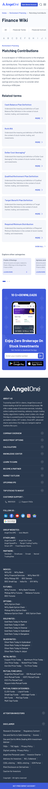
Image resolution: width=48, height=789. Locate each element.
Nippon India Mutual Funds (15, 683)
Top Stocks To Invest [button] (13, 490)
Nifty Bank (18, 572)
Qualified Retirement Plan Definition (21, 176)
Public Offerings (10, 260)
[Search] (40, 4)
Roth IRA (9, 128)
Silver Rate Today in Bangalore (17, 645)
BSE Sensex (27, 578)
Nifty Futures (10, 589)
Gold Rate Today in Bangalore (16, 634)
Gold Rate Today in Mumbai (15, 621)
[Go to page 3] (9, 281)
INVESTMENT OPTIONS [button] (13, 440)
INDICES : (7, 569)
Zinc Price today (11, 662)
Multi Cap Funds (11, 700)
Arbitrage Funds (28, 694)
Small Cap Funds (11, 694)
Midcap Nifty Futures (13, 593)
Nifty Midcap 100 (11, 578)
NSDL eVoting (23, 763)
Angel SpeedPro (10, 543)
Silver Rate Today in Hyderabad (17, 642)
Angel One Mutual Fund (13, 674)
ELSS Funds (9, 691)
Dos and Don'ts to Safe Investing (16, 735)
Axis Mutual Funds (12, 677)
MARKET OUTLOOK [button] (11, 475)
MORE (37, 118)
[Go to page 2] (7, 281)
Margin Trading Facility (28, 543)
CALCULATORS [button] (9, 447)
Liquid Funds (23, 691)
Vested (36, 554)
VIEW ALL (39, 246)
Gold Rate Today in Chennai (15, 627)
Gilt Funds (8, 697)
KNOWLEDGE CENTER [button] (12, 454)
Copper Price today (12, 659)
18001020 (11, 502)
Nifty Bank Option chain (14, 607)
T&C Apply (14, 746)
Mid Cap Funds (22, 697)
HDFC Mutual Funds (31, 677)
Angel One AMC (10, 533)
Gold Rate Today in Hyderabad (16, 631)
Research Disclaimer (12, 731)
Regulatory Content (31, 731)
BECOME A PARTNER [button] (12, 469)
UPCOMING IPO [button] (9, 482)
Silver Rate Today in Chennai (16, 648)
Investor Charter (34, 754)
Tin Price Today (30, 665)
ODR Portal (36, 763)
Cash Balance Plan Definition (18, 104)
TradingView (9, 556)
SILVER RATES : (10, 639)
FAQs (5, 746)
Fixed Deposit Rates (23, 546)
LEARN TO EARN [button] (10, 462)
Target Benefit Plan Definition (19, 200)
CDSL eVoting (9, 763)
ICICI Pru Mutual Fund (13, 680)
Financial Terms (19, 30)
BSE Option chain (33, 613)
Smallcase (18, 554)
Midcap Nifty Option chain (15, 610)
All (6, 30)
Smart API (8, 546)
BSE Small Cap (10, 581)
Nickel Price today (29, 662)
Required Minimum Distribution (19, 224)
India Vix (23, 581)
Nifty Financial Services (14, 575)
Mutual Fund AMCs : (13, 671)
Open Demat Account (29, 4)
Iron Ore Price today (12, 665)
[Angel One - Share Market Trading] (10, 4)
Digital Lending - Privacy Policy (16, 750)
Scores (36, 735)
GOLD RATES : (9, 618)
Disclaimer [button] (8, 724)
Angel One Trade (25, 540)
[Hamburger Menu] (44, 4)
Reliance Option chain (13, 613)
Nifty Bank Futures (27, 589)
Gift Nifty (34, 581)
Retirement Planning (10, 46)
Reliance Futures (32, 593)
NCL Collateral (30, 759)
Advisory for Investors (12, 759)
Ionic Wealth (23, 533)
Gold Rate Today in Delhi (14, 624)
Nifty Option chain (12, 604)
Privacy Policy (27, 746)
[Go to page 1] (4, 281)
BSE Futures (9, 596)
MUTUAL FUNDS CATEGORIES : (16, 688)
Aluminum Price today (33, 659)
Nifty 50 (7, 572)
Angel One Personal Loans (14, 754)
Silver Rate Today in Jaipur (15, 651)
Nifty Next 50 (33, 575)
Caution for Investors (12, 771)
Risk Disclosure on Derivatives (16, 767)
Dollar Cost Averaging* (15, 152)
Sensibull (7, 554)
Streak (28, 554)
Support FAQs (27, 502)
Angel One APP (10, 540)
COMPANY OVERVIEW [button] (12, 433)
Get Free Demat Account (24, 786)
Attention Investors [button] (14, 713)
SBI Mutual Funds (33, 674)
